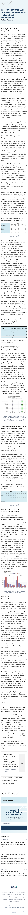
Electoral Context (6, 780)
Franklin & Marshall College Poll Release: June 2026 (13, 855)
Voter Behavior (16, 780)
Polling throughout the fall (8, 141)
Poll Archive (15, 905)
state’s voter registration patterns (13, 672)
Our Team (21, 905)
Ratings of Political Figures (8, 783)
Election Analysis (18, 777)
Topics (9, 905)
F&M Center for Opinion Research (16, 907)
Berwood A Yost (4, 19)
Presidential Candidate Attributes (9, 786)
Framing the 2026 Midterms (9, 871)
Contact (5, 907)
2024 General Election (7, 777)
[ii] (22, 314)
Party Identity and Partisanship (8, 788)
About (5, 905)
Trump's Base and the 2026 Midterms (12, 842)
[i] (25, 126)
